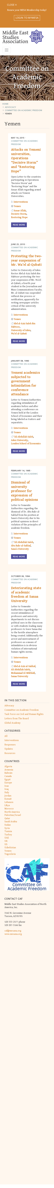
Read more (19, 224)
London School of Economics (26, 443)
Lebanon (8, 802)
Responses (10, 744)
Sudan (7, 824)
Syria (7, 828)
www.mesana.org (13, 934)
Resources (9, 753)
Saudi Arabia (10, 821)
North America (12, 812)
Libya (7, 805)
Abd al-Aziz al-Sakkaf (24, 666)
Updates (8, 748)
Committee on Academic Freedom (23, 110)
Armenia (8, 769)
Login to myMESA (27, 17)
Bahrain (8, 773)
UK (6, 841)
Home (5, 103)
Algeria (8, 766)
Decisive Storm (18, 214)
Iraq (6, 789)
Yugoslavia (10, 854)
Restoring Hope (19, 217)
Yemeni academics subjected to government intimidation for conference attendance (25, 383)
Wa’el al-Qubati (19, 333)
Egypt (7, 779)
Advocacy (10, 107)
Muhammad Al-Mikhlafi (23, 673)
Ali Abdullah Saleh (20, 669)
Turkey (8, 834)
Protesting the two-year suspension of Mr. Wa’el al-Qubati (26, 260)
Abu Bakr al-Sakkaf (21, 545)
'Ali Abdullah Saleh (23, 436)
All (6, 736)
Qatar (7, 818)
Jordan (7, 795)
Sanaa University (19, 676)
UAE (6, 837)
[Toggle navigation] (6, 50)
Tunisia (8, 831)
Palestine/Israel (12, 815)
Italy (6, 792)
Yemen (8, 113)
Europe (8, 782)
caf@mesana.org (12, 930)
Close (11, 4)
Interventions (11, 740)
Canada (8, 776)
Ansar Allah (20, 210)
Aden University (19, 440)
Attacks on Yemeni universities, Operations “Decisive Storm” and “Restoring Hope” (26, 160)
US (5, 844)
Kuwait (8, 799)
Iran (6, 786)
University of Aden (20, 330)
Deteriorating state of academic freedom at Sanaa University (26, 594)
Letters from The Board (16, 718)
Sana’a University (20, 549)
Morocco (9, 808)
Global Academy (12, 723)
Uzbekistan (10, 847)
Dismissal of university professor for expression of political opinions (24, 491)
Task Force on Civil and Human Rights (24, 714)
